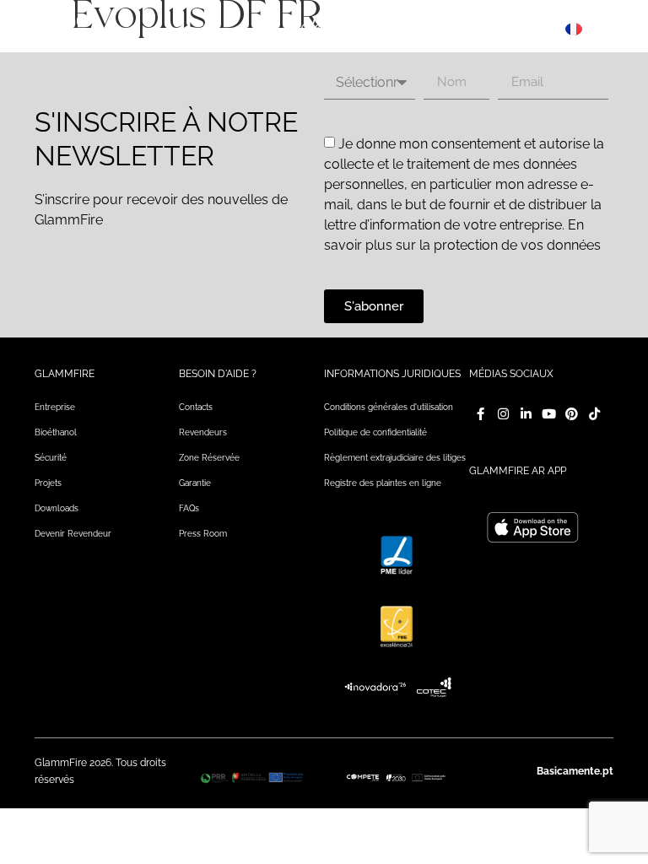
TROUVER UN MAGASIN (506, 29)
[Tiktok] (594, 413)
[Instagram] (503, 413)
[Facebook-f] (480, 413)
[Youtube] (548, 413)
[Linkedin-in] (526, 413)
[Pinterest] (571, 413)
